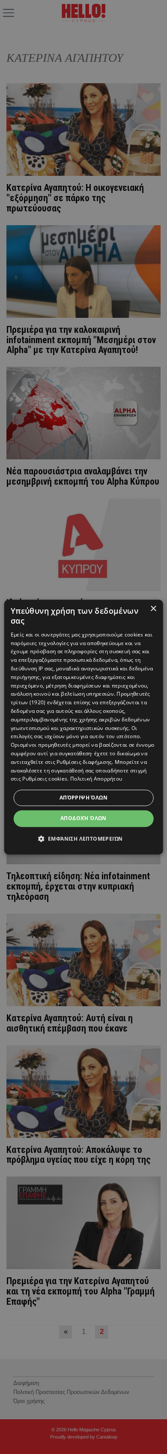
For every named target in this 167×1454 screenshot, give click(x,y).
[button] (84, 838)
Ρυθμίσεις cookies (44, 779)
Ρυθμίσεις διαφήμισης (84, 762)
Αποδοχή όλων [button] (83, 818)
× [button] (153, 609)
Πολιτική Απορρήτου (96, 779)
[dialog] (83, 727)
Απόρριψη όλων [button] (83, 797)
